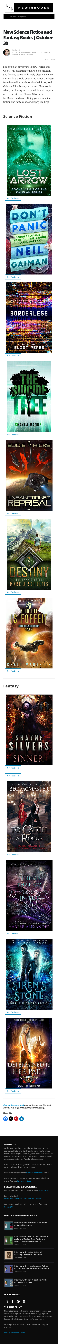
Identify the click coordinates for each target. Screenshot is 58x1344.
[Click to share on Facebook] (5, 1118)
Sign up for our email (13, 1105)
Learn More (43, 1190)
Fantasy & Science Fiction (31, 52)
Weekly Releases (26, 54)
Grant (17, 50)
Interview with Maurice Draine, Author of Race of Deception (31, 1223)
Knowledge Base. (24, 1181)
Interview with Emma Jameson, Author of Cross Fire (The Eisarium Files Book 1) (31, 1267)
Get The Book (13, 198)
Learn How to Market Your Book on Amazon (22, 1198)
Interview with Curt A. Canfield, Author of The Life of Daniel (31, 1281)
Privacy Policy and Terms (14, 1332)
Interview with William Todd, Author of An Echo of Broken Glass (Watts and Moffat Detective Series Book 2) (31, 1239)
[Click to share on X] (11, 1118)
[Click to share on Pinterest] (16, 1118)
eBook (17, 52)
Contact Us (8, 1207)
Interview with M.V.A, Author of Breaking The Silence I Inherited (28, 1253)
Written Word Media (34, 1172)
